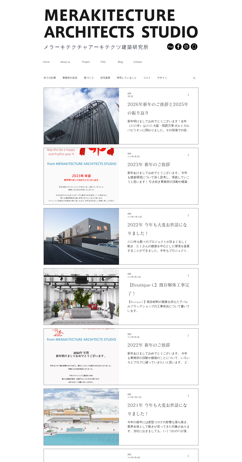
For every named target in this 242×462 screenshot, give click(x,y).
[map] (170, 46)
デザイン (162, 78)
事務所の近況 (70, 78)
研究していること (127, 78)
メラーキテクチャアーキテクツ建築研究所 (96, 47)
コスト (147, 78)
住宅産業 (105, 78)
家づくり (89, 78)
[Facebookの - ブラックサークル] (178, 46)
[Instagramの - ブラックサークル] (186, 46)
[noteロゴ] (194, 46)
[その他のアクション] (189, 95)
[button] (137, 61)
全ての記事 (50, 78)
